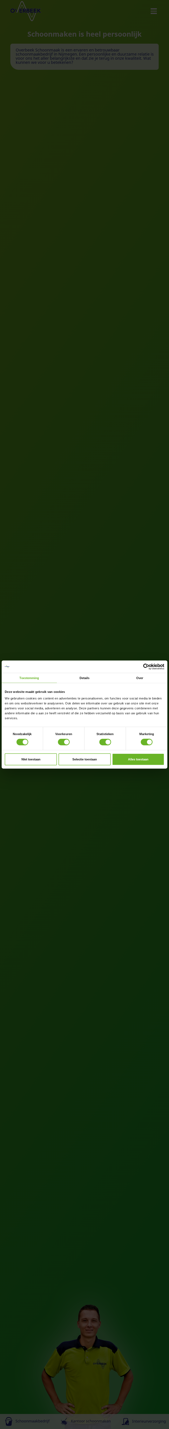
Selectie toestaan (84, 759)
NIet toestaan (30, 759)
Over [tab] (139, 678)
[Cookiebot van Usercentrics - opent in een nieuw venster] (146, 667)
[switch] (64, 742)
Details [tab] (85, 678)
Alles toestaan (138, 759)
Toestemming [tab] (29, 678)
